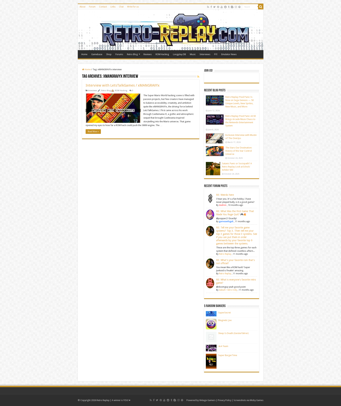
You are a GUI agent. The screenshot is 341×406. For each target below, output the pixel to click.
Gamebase (96, 54)
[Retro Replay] (170, 30)
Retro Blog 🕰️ (107, 90)
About (82, 7)
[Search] (260, 6)
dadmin (222, 205)
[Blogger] (232, 7)
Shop (109, 54)
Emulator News (229, 54)
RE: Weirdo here (225, 194)
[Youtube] (221, 7)
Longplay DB (179, 54)
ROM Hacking (162, 54)
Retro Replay (225, 254)
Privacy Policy (224, 400)
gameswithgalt (226, 221)
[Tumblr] (229, 7)
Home (84, 54)
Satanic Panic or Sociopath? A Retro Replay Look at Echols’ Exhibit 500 (237, 166)
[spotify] (239, 7)
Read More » (93, 131)
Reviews (148, 54)
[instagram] (235, 7)
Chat (121, 7)
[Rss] (208, 7)
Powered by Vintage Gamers (200, 400)
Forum (92, 7)
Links (112, 7)
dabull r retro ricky (228, 290)
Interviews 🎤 (94, 90)
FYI (215, 54)
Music (193, 54)
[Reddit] (225, 7)
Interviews (205, 54)
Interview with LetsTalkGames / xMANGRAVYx (122, 85)
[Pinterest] (218, 7)
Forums (119, 54)
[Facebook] (211, 7)
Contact (103, 7)
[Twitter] (214, 7)
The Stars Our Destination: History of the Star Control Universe (238, 150)
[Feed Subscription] (198, 76)
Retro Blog (132, 54)
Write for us (133, 7)
